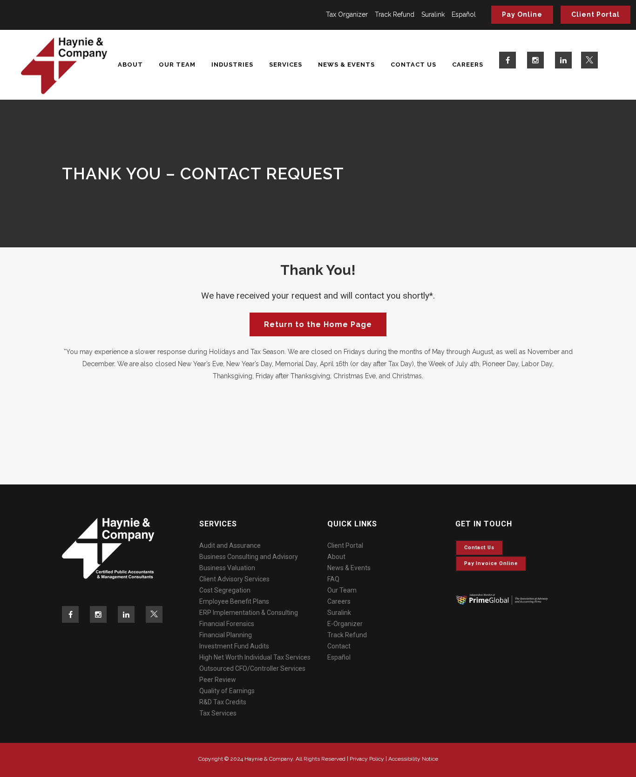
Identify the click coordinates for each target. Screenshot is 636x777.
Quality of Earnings (227, 691)
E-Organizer (345, 623)
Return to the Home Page (318, 324)
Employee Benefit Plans (234, 601)
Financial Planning (225, 635)
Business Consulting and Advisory (248, 556)
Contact (339, 646)
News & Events (349, 568)
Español (464, 14)
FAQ (333, 579)
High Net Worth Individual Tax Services (255, 657)
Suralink (433, 14)
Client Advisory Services (234, 579)
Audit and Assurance (230, 545)
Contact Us (479, 548)
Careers (339, 601)
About (336, 556)
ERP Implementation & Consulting (248, 612)
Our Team (342, 590)
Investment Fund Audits (234, 646)
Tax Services (218, 713)
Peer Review (217, 679)
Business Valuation (227, 568)
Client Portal (595, 14)
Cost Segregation (224, 590)
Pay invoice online (491, 563)
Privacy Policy (367, 759)
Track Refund (394, 14)
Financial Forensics (226, 623)
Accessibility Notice (413, 759)
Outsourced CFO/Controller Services (252, 668)
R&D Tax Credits (222, 702)
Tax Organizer (347, 14)
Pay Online (522, 14)
